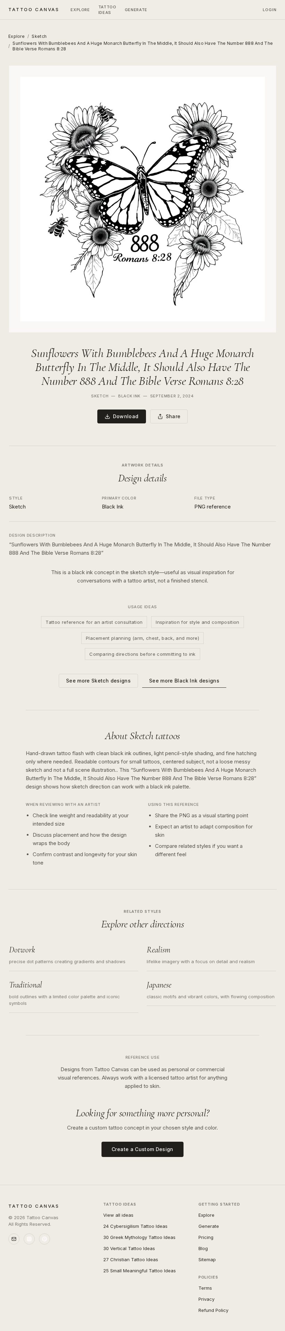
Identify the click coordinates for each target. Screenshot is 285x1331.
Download (126, 416)
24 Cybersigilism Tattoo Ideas (135, 1226)
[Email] (13, 1239)
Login (270, 9)
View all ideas (118, 1215)
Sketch (39, 36)
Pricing (205, 1237)
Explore (80, 9)
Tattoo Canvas (33, 9)
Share (173, 416)
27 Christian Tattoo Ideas (130, 1259)
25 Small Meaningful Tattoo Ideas (139, 1270)
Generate (136, 9)
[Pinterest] (44, 1239)
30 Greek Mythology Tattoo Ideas (139, 1237)
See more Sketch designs (98, 681)
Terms (205, 1288)
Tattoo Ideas (107, 10)
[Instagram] (29, 1239)
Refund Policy (213, 1310)
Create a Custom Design (142, 1149)
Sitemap (207, 1259)
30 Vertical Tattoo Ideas (129, 1248)
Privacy (206, 1299)
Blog (203, 1248)
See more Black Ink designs (184, 681)
